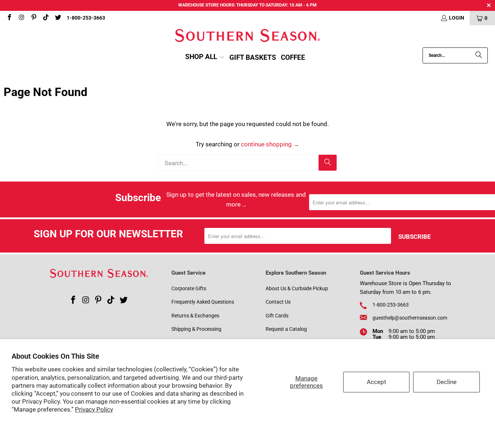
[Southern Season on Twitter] (57, 18)
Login (456, 18)
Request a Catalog (286, 329)
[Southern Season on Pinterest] (33, 18)
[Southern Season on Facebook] (9, 18)
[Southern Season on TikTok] (45, 18)
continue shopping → (270, 144)
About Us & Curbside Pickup (297, 288)
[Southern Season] (247, 36)
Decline (447, 382)
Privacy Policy (94, 409)
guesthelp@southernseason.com (410, 318)
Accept (376, 382)
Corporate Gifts (188, 288)
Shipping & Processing (196, 329)
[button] (205, 57)
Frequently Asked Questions (202, 302)
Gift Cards (277, 315)
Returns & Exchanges (195, 315)
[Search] (479, 55)
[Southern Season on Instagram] (21, 18)
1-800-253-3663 (86, 18)
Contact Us (278, 302)
